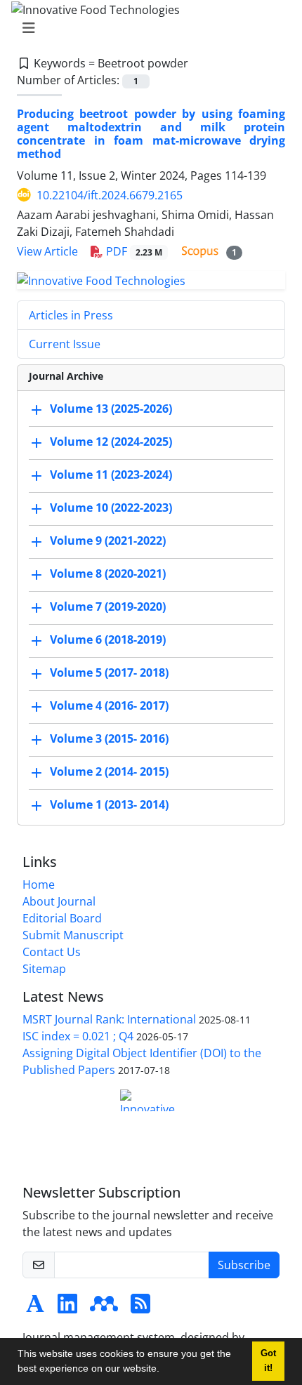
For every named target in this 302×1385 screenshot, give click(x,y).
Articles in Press (71, 315)
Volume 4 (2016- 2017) (109, 706)
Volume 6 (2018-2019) (108, 640)
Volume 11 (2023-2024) (111, 475)
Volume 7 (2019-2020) (108, 607)
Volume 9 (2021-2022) (108, 541)
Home (38, 884)
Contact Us (51, 952)
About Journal (59, 901)
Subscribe (244, 1265)
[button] (164, 1370)
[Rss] (140, 1308)
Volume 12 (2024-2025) (111, 442)
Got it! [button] (268, 1360)
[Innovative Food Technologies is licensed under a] (151, 1100)
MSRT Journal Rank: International (109, 1019)
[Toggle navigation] (146, 28)
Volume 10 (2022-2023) (111, 508)
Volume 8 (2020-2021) (108, 574)
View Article (47, 251)
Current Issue (64, 344)
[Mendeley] (104, 1308)
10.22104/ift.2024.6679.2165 (110, 195)
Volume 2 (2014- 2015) (109, 772)
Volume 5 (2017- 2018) (109, 673)
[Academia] (35, 1308)
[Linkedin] (67, 1308)
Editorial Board (62, 918)
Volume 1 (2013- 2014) (109, 805)
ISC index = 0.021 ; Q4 (77, 1036)
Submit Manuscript (73, 935)
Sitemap (44, 968)
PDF (132, 251)
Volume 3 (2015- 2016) (109, 739)
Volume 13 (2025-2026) (111, 409)
